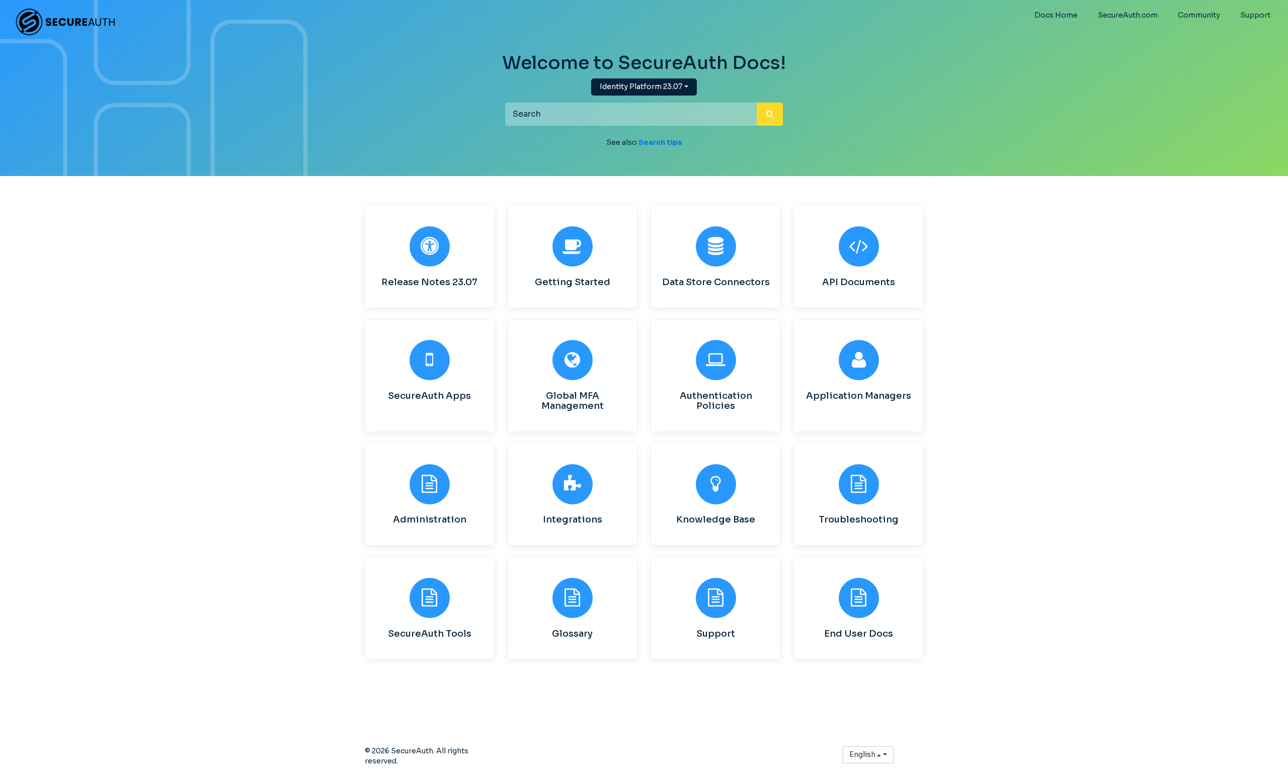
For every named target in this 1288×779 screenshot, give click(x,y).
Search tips (660, 142)
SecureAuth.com (1128, 15)
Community (1199, 15)
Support (1255, 15)
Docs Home (1056, 15)
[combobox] (631, 114)
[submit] (770, 114)
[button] (644, 87)
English (863, 754)
